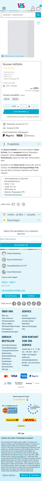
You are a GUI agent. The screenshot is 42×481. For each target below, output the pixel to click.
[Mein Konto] (33, 8)
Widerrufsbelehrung (9, 356)
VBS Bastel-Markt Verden (11, 326)
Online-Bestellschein (9, 345)
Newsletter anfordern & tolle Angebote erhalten (21, 232)
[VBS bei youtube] (29, 303)
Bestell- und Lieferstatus (31, 363)
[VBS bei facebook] (14, 303)
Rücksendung (6, 353)
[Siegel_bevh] (9, 410)
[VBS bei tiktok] (34, 303)
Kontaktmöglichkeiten (30, 360)
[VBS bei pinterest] (24, 303)
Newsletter (26, 324)
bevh (10, 406)
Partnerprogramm (8, 321)
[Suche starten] (38, 15)
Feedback (31, 296)
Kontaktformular (11, 296)
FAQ (23, 329)
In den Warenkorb (19, 112)
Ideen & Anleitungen (29, 326)
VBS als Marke (7, 324)
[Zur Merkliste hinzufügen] (38, 23)
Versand (36, 90)
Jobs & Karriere (7, 318)
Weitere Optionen (9, 475)
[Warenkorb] (38, 8)
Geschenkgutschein (29, 318)
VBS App (5, 369)
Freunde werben (28, 321)
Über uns (5, 316)
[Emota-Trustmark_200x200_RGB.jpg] (33, 409)
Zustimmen (35, 475)
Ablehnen (24, 475)
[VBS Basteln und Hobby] (21, 5)
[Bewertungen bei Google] (21, 398)
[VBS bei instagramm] (19, 303)
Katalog (25, 316)
